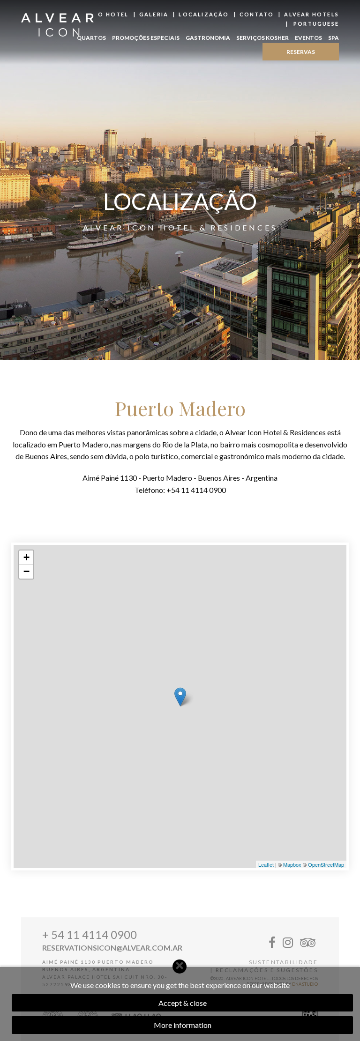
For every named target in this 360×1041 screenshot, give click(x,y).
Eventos (308, 37)
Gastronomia (208, 37)
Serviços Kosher (262, 37)
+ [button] (26, 557)
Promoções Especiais (146, 37)
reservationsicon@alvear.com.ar (112, 947)
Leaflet (266, 864)
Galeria (153, 14)
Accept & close (182, 1002)
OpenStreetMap (326, 864)
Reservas (300, 51)
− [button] (26, 571)
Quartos (91, 37)
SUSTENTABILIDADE (283, 962)
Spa (333, 37)
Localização (204, 14)
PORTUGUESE (315, 24)
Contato (257, 14)
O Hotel (113, 14)
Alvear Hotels (311, 14)
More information (182, 1024)
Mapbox (292, 864)
